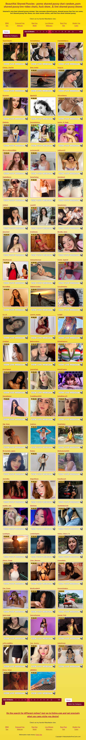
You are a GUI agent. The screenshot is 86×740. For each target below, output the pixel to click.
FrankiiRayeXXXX (35, 396)
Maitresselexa (34, 341)
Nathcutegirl (7, 615)
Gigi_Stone (6, 424)
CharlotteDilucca (63, 41)
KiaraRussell (62, 479)
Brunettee (6, 95)
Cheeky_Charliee (8, 67)
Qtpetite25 (33, 95)
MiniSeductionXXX (63, 451)
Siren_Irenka (34, 67)
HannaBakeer (7, 396)
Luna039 (33, 205)
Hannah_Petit (62, 615)
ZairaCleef (6, 232)
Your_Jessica (34, 643)
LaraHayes (6, 534)
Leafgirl (60, 314)
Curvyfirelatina (62, 287)
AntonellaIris (62, 560)
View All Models (29, 31)
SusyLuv (60, 67)
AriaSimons (34, 232)
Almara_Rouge (7, 560)
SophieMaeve (7, 177)
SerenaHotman (35, 41)
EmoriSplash (7, 369)
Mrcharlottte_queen (9, 451)
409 (80, 31)
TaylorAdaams (7, 41)
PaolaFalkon (61, 424)
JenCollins (6, 479)
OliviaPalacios (7, 260)
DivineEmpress (62, 341)
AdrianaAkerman (35, 260)
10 (69, 31)
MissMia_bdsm (62, 232)
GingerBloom (34, 479)
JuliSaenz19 (61, 150)
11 (73, 31)
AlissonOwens (62, 95)
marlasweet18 (34, 150)
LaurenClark (34, 369)
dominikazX (61, 177)
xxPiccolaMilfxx (8, 643)
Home (6, 32)
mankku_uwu (7, 506)
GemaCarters (62, 205)
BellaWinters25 (62, 396)
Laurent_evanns (35, 314)
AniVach (5, 205)
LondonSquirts (34, 534)
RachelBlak (6, 287)
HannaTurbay (34, 177)
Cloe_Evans (6, 588)
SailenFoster (62, 643)
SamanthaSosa (35, 122)
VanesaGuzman (35, 615)
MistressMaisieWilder (9, 150)
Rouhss (32, 451)
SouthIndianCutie (63, 506)
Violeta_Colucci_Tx (64, 534)
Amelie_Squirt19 (63, 260)
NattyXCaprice (62, 369)
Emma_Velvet (7, 670)
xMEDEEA (33, 670)
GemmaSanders (63, 588)
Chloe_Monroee (35, 560)
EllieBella (6, 122)
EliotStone (33, 506)
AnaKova (33, 424)
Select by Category (11, 36)
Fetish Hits (39, 735)
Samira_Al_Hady (63, 122)
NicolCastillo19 (35, 588)
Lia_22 (5, 314)
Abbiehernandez (35, 287)
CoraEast (6, 341)
